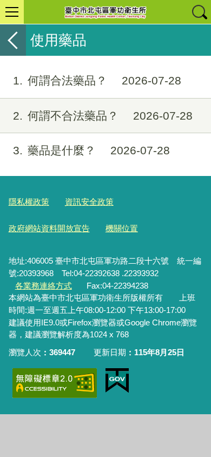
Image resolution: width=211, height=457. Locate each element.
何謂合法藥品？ (97, 80)
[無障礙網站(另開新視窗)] (54, 383)
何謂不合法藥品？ (103, 115)
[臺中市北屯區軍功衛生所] (105, 12)
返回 (13, 40)
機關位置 (122, 228)
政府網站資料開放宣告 (49, 228)
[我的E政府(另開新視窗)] (117, 380)
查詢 (199, 12)
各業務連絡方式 (43, 285)
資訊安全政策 (89, 201)
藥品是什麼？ (91, 150)
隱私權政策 (29, 201)
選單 (12, 12)
